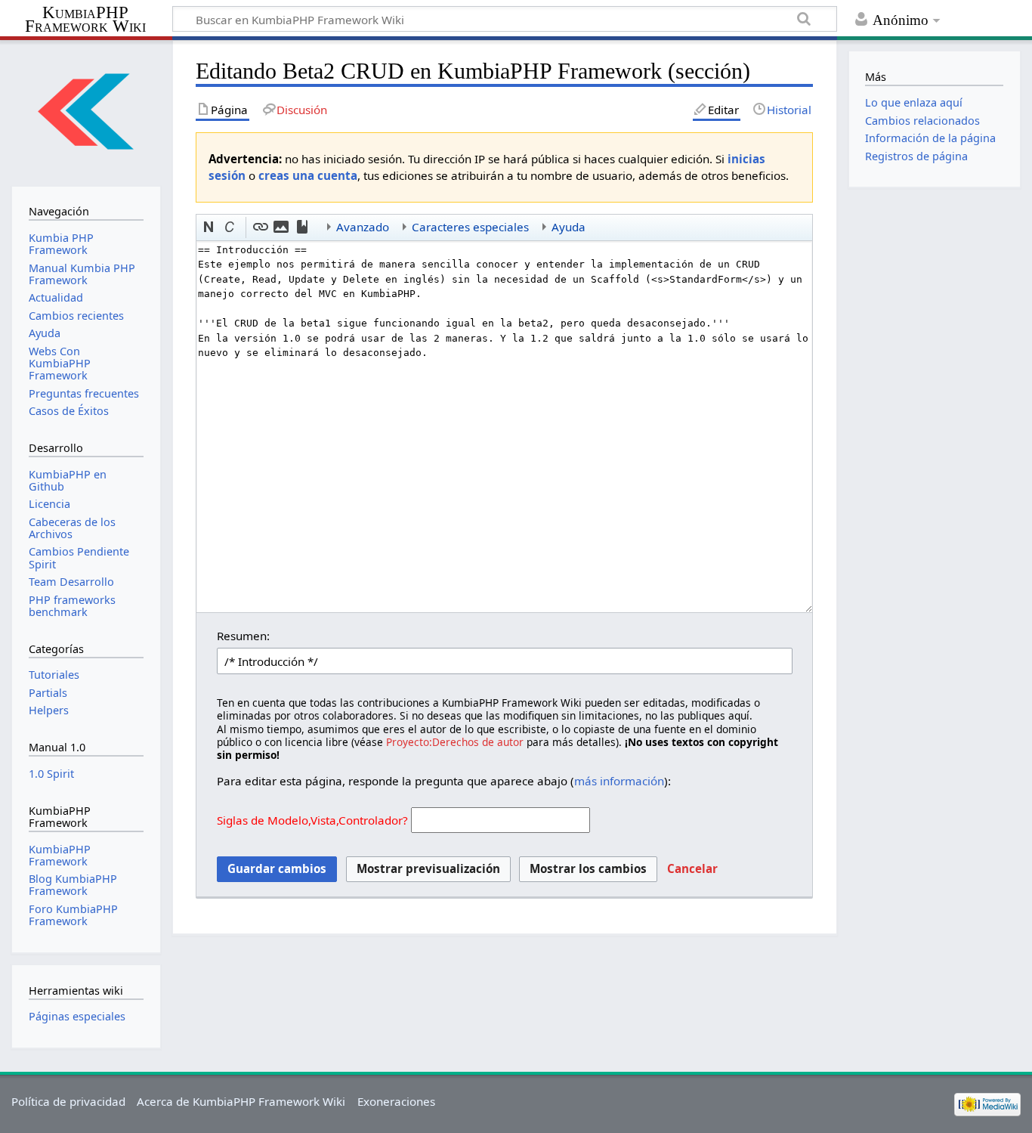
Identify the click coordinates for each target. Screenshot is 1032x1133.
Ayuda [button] (569, 226)
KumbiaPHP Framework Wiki (85, 19)
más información (619, 780)
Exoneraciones (396, 1101)
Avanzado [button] (362, 226)
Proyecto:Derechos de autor (455, 742)
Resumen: (243, 635)
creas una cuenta (307, 175)
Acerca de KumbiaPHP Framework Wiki (241, 1101)
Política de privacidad (68, 1101)
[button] (209, 227)
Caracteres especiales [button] (470, 226)
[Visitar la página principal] (86, 111)
